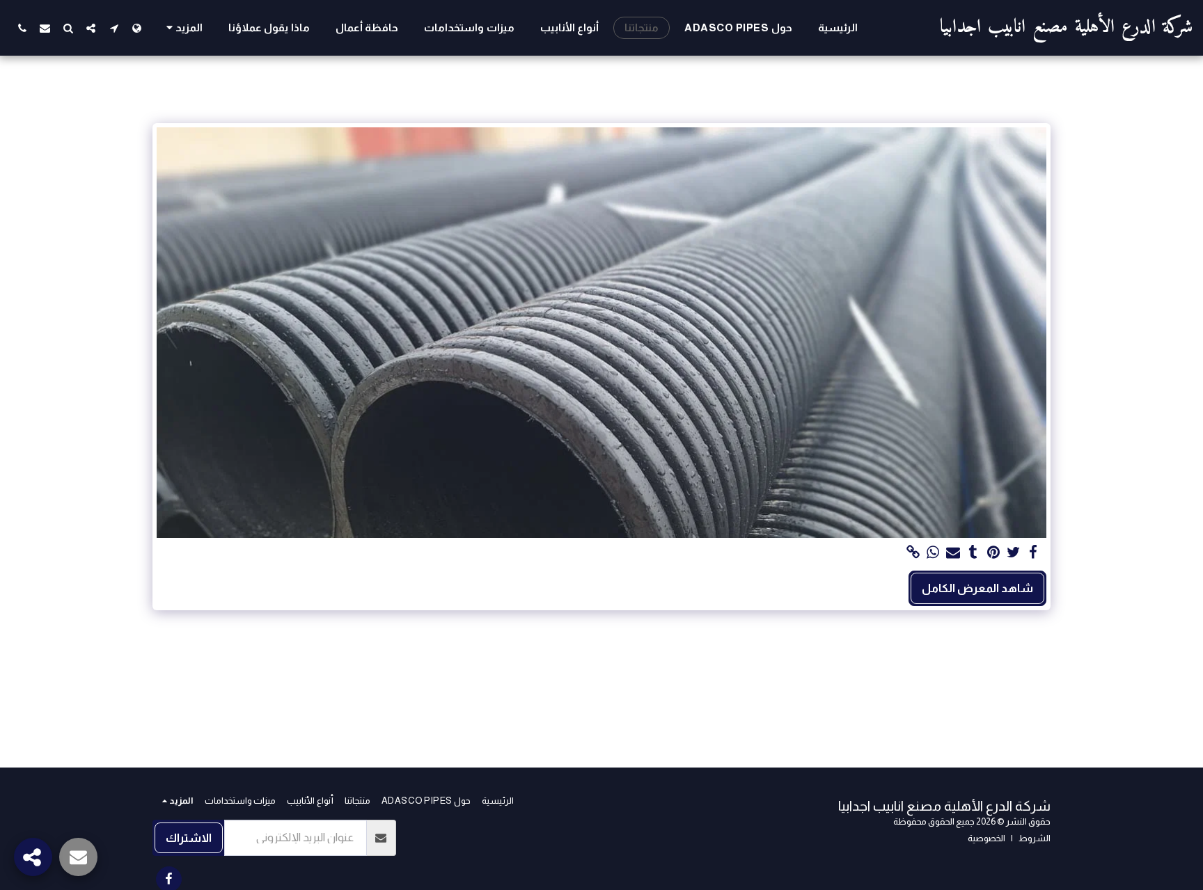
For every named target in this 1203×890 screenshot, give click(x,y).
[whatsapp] (933, 552)
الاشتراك (189, 838)
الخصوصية (986, 838)
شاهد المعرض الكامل (977, 588)
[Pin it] (993, 552)
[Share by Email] (953, 552)
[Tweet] (1013, 552)
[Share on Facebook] (1033, 552)
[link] (913, 552)
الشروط (1035, 838)
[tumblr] (973, 552)
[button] (114, 27)
